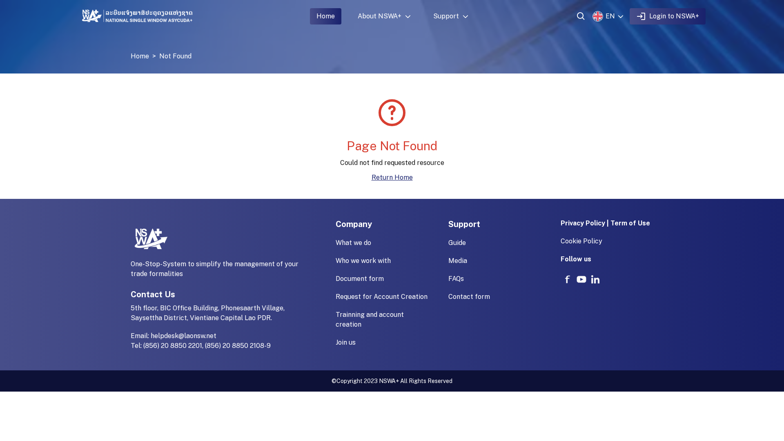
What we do (353, 243)
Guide (457, 243)
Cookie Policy (581, 241)
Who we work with (363, 261)
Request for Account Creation (382, 297)
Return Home (392, 177)
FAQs (456, 279)
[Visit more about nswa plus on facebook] (568, 279)
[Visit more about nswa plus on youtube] (581, 279)
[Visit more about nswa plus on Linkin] (595, 279)
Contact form (469, 297)
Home (325, 16)
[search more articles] (581, 16)
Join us (346, 342)
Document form (360, 279)
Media (457, 261)
